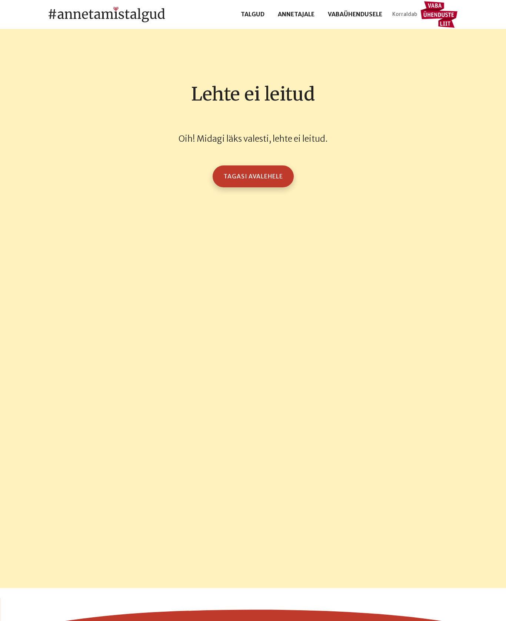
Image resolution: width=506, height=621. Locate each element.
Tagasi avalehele (253, 176)
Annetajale (296, 14)
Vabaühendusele (355, 14)
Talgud (252, 14)
